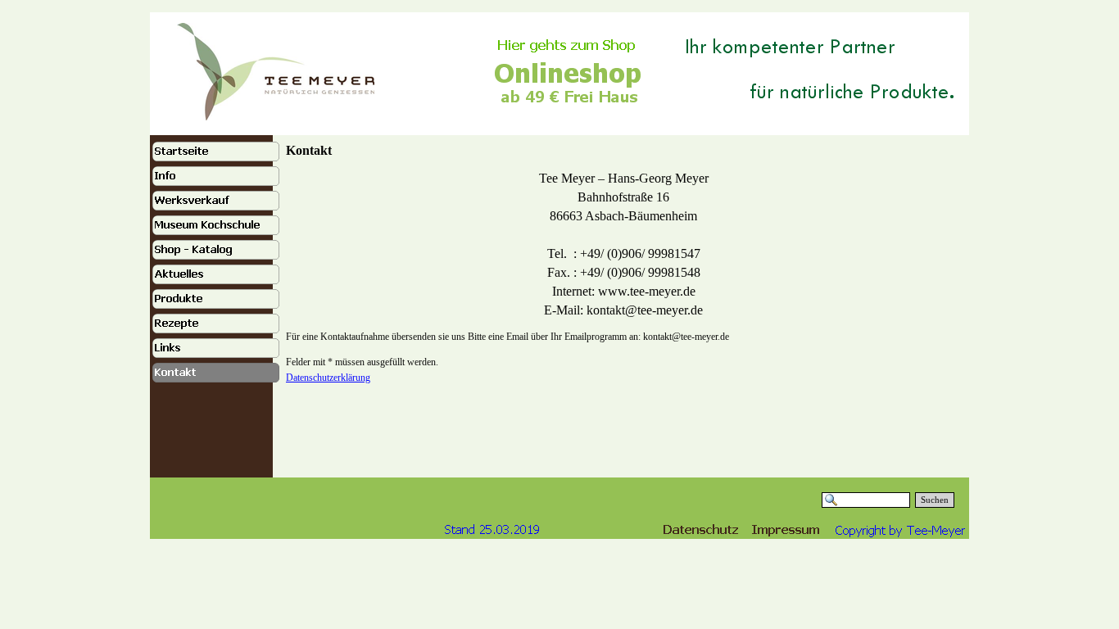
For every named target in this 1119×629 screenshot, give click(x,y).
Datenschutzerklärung (328, 377)
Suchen (935, 500)
